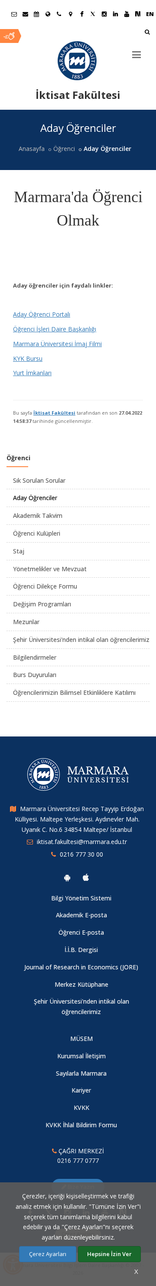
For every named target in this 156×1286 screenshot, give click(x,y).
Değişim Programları (42, 604)
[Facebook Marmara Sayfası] (81, 13)
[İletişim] (59, 13)
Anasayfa (32, 148)
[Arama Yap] (147, 33)
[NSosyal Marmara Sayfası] (137, 13)
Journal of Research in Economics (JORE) (81, 967)
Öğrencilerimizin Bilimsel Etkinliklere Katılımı (74, 692)
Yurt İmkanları (32, 373)
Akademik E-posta (81, 915)
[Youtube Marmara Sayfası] (126, 13)
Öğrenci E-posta (81, 932)
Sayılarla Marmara (81, 1073)
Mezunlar (26, 622)
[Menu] (137, 51)
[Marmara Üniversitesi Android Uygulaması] (67, 877)
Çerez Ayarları (47, 1254)
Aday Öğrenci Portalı (41, 314)
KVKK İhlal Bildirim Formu (81, 1125)
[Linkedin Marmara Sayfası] (115, 13)
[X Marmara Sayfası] (92, 13)
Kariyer (81, 1090)
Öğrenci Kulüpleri (36, 533)
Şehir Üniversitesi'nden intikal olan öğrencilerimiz (81, 639)
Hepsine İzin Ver (109, 1254)
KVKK (81, 1107)
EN (150, 14)
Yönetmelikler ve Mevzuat (50, 569)
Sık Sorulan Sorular (39, 480)
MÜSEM (81, 1038)
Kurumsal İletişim (81, 1056)
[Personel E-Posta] (25, 13)
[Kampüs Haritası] (70, 13)
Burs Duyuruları (34, 675)
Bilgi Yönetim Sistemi (81, 898)
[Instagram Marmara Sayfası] (104, 13)
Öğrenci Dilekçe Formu (45, 586)
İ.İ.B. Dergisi (81, 950)
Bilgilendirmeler (34, 657)
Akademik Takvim (37, 515)
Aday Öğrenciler (35, 498)
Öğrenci (64, 148)
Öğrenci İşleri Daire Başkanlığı (54, 329)
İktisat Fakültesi (54, 412)
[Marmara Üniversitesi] (78, 60)
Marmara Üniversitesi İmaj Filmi (57, 344)
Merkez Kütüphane (81, 984)
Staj (18, 551)
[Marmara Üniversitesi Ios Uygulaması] (86, 877)
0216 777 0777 (78, 1160)
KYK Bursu (27, 358)
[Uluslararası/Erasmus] (47, 13)
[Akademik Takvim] (36, 13)
